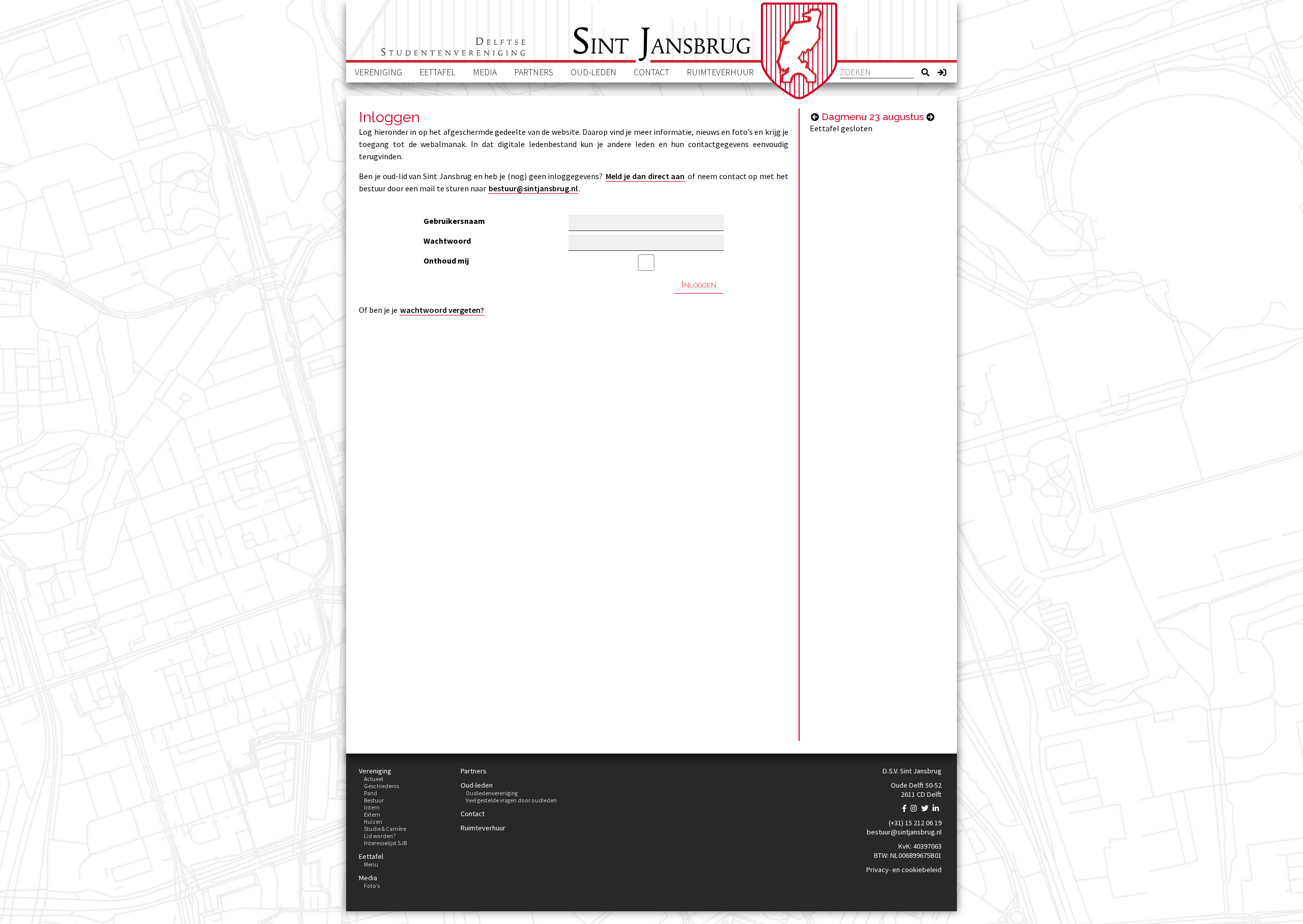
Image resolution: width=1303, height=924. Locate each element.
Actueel (373, 779)
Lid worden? (380, 836)
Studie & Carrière (385, 828)
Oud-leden (593, 72)
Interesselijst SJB (385, 843)
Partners (533, 72)
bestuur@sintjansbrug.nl (533, 188)
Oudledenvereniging (492, 793)
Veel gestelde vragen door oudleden (511, 800)
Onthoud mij (446, 260)
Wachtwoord (447, 241)
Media (485, 72)
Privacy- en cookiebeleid (904, 869)
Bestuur (374, 800)
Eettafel (437, 72)
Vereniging (378, 72)
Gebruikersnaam (454, 221)
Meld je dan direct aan (645, 176)
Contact (651, 72)
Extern (372, 814)
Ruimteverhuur (720, 72)
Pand (370, 793)
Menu (371, 864)
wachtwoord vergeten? (442, 310)
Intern (372, 807)
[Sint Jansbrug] (799, 51)
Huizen (373, 821)
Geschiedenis (381, 786)
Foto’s (372, 885)
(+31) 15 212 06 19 (915, 822)
